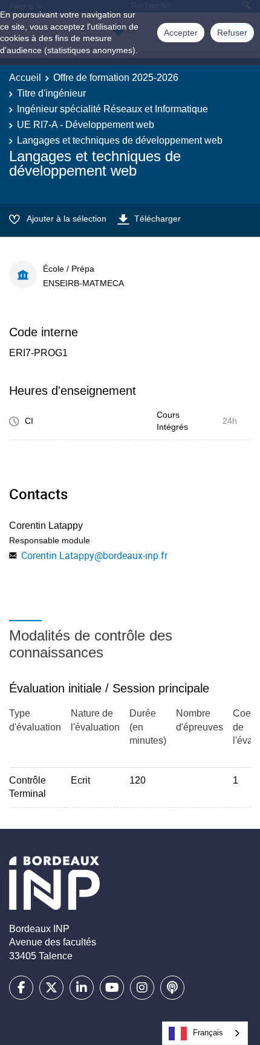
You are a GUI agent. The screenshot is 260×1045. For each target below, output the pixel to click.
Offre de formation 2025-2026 (115, 77)
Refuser (232, 32)
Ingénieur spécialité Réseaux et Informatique (112, 109)
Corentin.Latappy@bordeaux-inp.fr (94, 555)
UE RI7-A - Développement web (85, 125)
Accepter (181, 32)
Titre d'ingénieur (51, 93)
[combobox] (205, 1033)
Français (208, 1032)
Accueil (25, 77)
